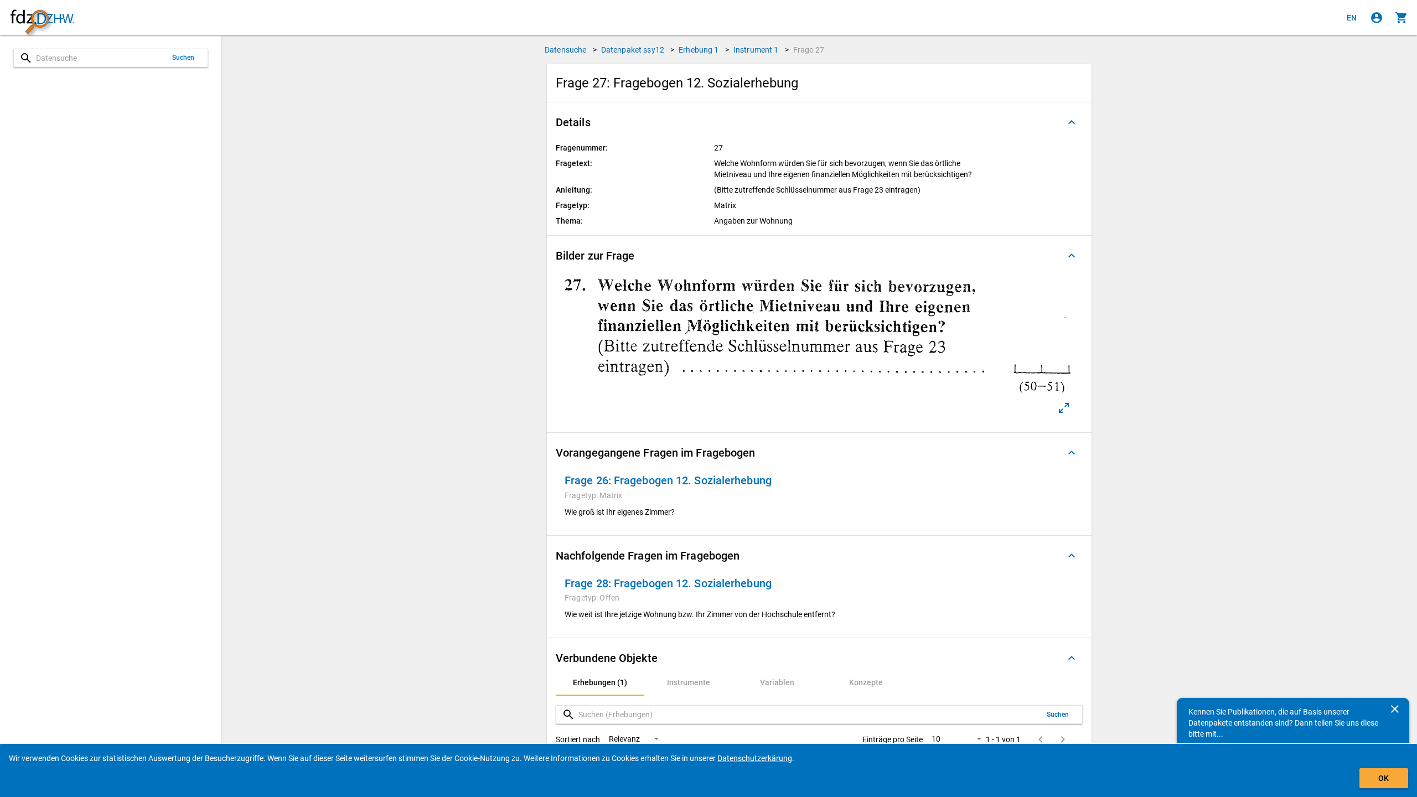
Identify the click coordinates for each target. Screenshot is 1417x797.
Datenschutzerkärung (754, 758)
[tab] (600, 682)
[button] (819, 122)
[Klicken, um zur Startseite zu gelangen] (42, 18)
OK (1383, 778)
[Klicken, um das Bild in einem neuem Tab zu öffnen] (1064, 408)
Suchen (183, 57)
